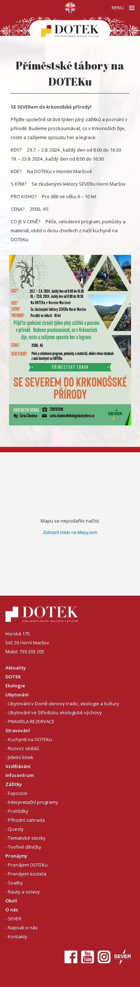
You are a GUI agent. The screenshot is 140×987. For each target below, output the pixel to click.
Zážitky (13, 784)
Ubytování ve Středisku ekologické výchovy (55, 712)
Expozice (17, 793)
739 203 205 (31, 651)
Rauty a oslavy (24, 891)
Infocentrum (19, 775)
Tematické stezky (27, 838)
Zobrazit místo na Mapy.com (70, 532)
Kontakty (17, 936)
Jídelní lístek (20, 757)
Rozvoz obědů (23, 748)
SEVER (15, 918)
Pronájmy (16, 856)
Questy (16, 829)
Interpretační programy (33, 802)
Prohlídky (18, 811)
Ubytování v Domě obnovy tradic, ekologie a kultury (63, 703)
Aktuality (15, 667)
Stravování (17, 730)
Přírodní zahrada (26, 820)
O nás (11, 909)
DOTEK (13, 676)
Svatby (15, 882)
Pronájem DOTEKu (28, 865)
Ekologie (15, 685)
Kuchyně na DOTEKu (30, 739)
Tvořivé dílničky (24, 847)
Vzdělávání (18, 766)
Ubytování (17, 694)
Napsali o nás (23, 927)
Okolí (11, 900)
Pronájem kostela (27, 874)
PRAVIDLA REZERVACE (31, 721)
